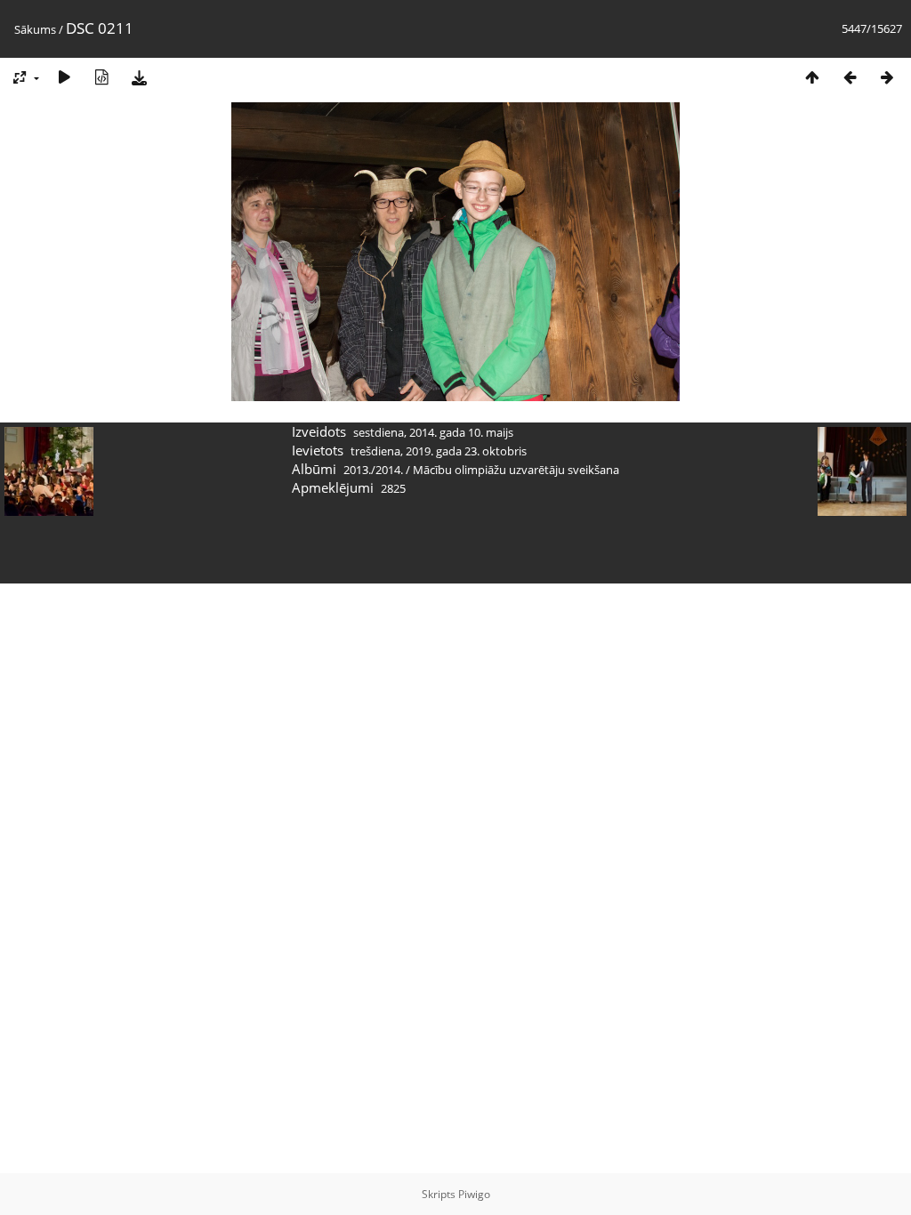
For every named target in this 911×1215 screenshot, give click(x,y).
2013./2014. (373, 470)
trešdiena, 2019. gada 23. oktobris (439, 451)
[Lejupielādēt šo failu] (138, 77)
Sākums (35, 29)
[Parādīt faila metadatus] (101, 77)
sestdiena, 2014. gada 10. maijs (433, 432)
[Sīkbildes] (812, 77)
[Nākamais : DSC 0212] (887, 77)
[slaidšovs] (64, 77)
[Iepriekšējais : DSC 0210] (849, 77)
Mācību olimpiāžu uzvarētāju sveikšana (516, 470)
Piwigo (474, 1194)
